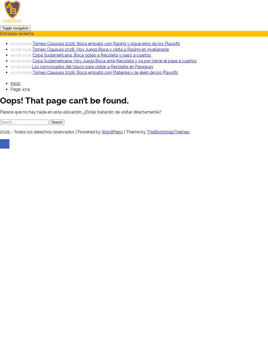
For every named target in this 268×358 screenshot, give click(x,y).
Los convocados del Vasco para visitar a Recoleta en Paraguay (92, 66)
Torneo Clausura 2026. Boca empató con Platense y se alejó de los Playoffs (105, 72)
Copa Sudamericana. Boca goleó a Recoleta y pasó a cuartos (91, 55)
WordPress (112, 131)
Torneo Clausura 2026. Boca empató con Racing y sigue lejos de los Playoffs (106, 43)
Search (57, 122)
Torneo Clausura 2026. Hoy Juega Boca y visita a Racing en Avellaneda (100, 49)
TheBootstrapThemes (168, 131)
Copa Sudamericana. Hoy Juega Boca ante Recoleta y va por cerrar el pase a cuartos (114, 60)
